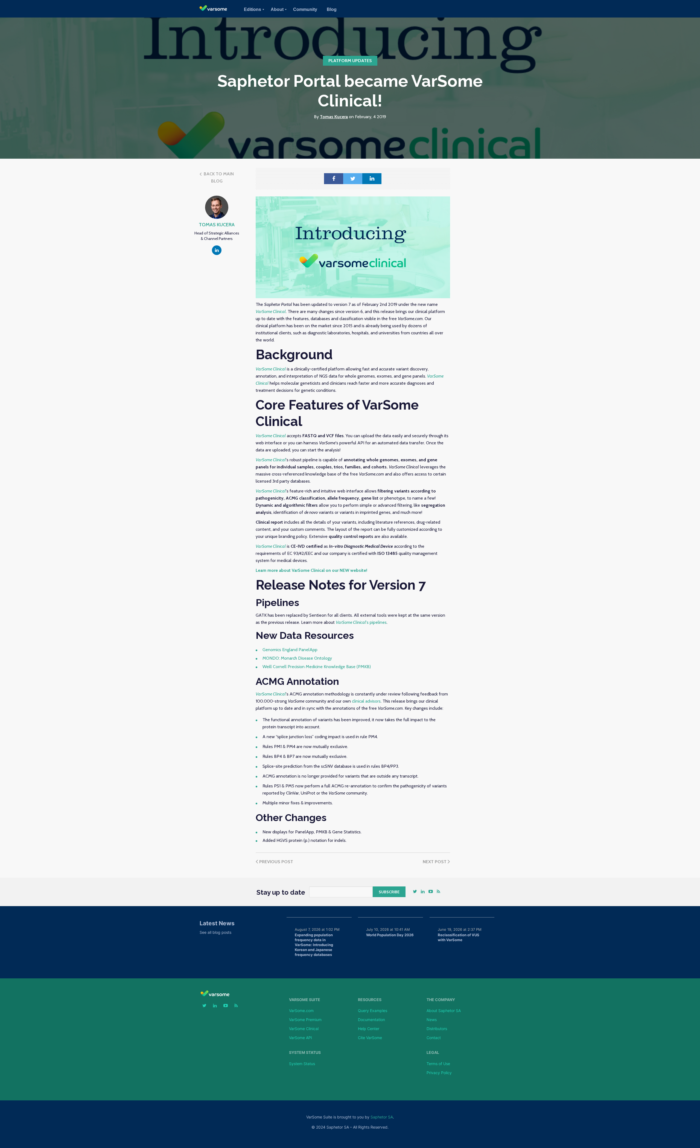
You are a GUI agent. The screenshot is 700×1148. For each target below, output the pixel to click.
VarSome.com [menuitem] (301, 1010)
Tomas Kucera (334, 116)
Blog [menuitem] (332, 9)
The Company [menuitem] (441, 1000)
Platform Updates (350, 60)
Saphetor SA (382, 1117)
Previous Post (275, 861)
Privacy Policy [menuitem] (439, 1072)
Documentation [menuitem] (371, 1019)
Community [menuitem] (305, 9)
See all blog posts (215, 932)
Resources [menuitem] (369, 1000)
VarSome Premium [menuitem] (305, 1019)
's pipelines (361, 622)
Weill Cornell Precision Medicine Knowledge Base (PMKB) (316, 666)
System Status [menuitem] (305, 1052)
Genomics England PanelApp (289, 649)
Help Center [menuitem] (368, 1028)
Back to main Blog (218, 177)
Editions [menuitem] (252, 9)
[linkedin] (371, 178)
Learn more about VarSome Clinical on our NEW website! (311, 570)
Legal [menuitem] (433, 1052)
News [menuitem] (432, 1019)
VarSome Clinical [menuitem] (304, 1028)
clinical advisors (366, 701)
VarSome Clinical (271, 435)
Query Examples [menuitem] (372, 1010)
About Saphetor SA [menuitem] (444, 1010)
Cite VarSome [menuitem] (370, 1037)
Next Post (435, 861)
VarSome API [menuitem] (300, 1037)
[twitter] (352, 178)
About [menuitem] (277, 9)
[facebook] (333, 178)
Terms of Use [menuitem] (438, 1063)
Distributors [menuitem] (437, 1028)
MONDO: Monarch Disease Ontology (297, 658)
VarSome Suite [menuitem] (304, 1000)
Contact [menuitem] (434, 1037)
